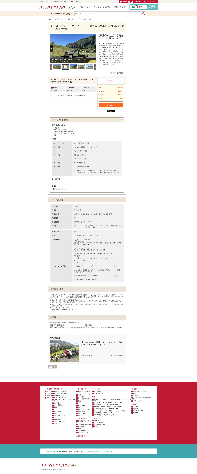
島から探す (85, 7)
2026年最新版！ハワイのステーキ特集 (104, 415)
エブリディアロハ (108, 451)
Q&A (134, 393)
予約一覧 (96, 420)
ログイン (96, 426)
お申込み (110, 105)
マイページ (137, 1)
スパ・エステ (57, 419)
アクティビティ (58, 411)
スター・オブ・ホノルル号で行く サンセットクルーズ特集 (109, 411)
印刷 (53, 366)
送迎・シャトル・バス (60, 397)
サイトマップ (136, 401)
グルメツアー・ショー (60, 415)
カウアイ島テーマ (82, 436)
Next (95, 48)
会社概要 (135, 407)
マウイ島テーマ (81, 418)
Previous (51, 48)
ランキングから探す (102, 7)
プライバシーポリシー (139, 411)
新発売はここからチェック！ (62, 391)
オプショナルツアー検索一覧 (64, 19)
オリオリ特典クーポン (77, 451)
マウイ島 (49, 395)
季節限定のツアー (59, 395)
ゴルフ (56, 423)
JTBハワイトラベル (92, 451)
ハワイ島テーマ (81, 389)
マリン (56, 409)
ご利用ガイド (151, 1)
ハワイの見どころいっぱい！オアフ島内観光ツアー (108, 404)
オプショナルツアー (99, 391)
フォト (56, 417)
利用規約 (135, 409)
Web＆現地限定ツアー (60, 405)
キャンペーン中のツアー (60, 393)
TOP (49, 19)
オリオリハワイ (50, 451)
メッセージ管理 (98, 422)
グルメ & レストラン (99, 393)
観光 (55, 407)
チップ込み (57, 403)
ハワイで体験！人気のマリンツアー (103, 413)
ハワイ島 (49, 393)
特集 (93, 397)
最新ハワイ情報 (63, 451)
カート (126, 1)
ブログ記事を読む (118, 73)
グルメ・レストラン (59, 421)
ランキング (96, 389)
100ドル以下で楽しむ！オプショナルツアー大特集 (107, 407)
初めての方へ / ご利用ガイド (140, 391)
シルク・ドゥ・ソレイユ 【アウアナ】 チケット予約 (108, 403)
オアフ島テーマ (57, 389)
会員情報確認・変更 (99, 425)
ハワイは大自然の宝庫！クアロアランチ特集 (106, 409)
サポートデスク (137, 395)
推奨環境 (135, 413)
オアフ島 (49, 391)
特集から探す (119, 7)
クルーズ (56, 413)
